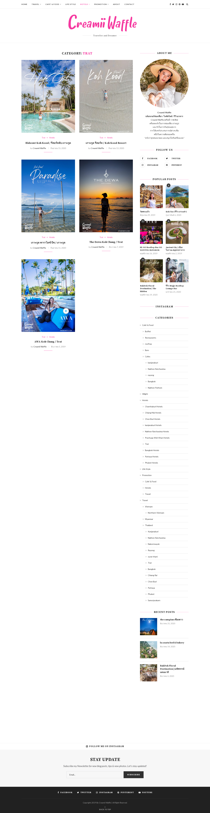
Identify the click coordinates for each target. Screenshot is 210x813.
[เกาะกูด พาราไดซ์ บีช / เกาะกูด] (48, 196)
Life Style (70, 4)
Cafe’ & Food (52, 4)
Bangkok (152, 381)
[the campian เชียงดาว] (148, 626)
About (116, 4)
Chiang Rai (152, 575)
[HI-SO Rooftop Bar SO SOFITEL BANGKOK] (151, 232)
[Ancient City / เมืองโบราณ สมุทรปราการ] (177, 232)
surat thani (153, 556)
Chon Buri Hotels (152, 419)
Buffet (148, 331)
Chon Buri (152, 581)
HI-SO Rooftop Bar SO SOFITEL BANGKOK (151, 249)
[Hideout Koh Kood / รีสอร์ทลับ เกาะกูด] (48, 96)
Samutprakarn (154, 600)
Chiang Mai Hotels (153, 412)
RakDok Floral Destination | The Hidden (148, 289)
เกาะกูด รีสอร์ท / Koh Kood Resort (106, 143)
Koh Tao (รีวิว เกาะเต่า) (176, 211)
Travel (35, 4)
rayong (151, 375)
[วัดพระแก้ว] (151, 196)
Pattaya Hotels (151, 456)
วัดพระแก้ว (145, 211)
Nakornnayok (154, 544)
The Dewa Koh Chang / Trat (106, 242)
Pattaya (151, 588)
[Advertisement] (164, 710)
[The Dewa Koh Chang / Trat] (106, 196)
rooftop (148, 344)
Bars (147, 350)
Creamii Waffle (39, 148)
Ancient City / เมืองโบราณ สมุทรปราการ (175, 249)
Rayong (151, 550)
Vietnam (149, 506)
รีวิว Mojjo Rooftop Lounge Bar (175, 287)
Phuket (151, 594)
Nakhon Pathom (155, 388)
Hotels (84, 4)
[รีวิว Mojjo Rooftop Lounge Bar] (177, 270)
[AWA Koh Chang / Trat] (48, 295)
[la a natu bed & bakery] (148, 649)
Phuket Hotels (151, 462)
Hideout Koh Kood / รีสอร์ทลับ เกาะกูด (48, 143)
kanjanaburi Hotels (153, 425)
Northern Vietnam (156, 513)
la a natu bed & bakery (172, 642)
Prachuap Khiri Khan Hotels (157, 438)
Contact (129, 4)
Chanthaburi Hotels (154, 406)
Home (24, 4)
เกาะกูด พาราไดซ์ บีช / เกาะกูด (48, 242)
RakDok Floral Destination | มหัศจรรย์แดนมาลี (172, 669)
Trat (43, 138)
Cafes (147, 356)
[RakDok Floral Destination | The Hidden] (151, 270)
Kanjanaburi (153, 531)
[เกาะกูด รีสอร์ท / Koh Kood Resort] (106, 96)
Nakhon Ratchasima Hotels (157, 431)
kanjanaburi (153, 362)
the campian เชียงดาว (171, 619)
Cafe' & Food (147, 325)
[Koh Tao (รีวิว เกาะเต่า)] (177, 196)
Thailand (149, 525)
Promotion (100, 4)
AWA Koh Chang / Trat (48, 341)
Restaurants (150, 337)
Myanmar (149, 519)
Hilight (145, 394)
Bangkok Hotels (152, 450)
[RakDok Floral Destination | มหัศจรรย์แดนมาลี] (148, 672)
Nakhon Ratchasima (156, 369)
